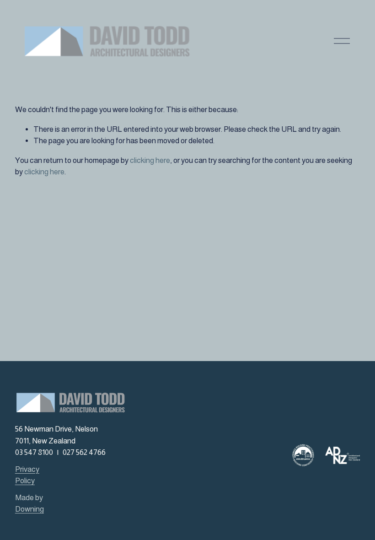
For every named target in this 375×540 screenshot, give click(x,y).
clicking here (150, 160)
